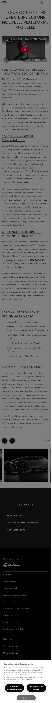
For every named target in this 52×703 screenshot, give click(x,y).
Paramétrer (26, 698)
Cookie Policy (29, 679)
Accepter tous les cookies (36, 688)
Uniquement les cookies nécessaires (14, 688)
